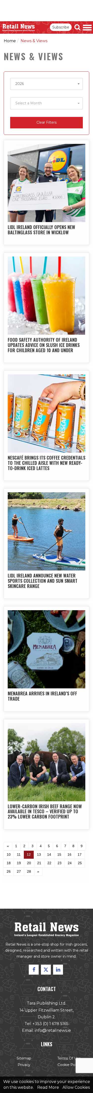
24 (70, 863)
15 (59, 854)
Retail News (18, 27)
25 (80, 863)
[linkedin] (58, 970)
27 (19, 871)
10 (9, 854)
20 (29, 863)
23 (60, 863)
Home (10, 40)
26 (9, 871)
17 (80, 854)
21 (39, 863)
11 (19, 854)
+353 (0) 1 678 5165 (50, 1023)
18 (9, 863)
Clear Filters (46, 122)
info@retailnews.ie (53, 1030)
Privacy (24, 1065)
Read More (48, 1087)
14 (49, 854)
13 (39, 854)
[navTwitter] (46, 970)
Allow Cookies (76, 1087)
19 (19, 863)
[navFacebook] (34, 970)
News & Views (34, 40)
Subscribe (60, 27)
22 (49, 863)
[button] (46, 84)
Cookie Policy (69, 1065)
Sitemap (24, 1058)
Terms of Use (69, 1058)
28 (29, 871)
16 (69, 854)
